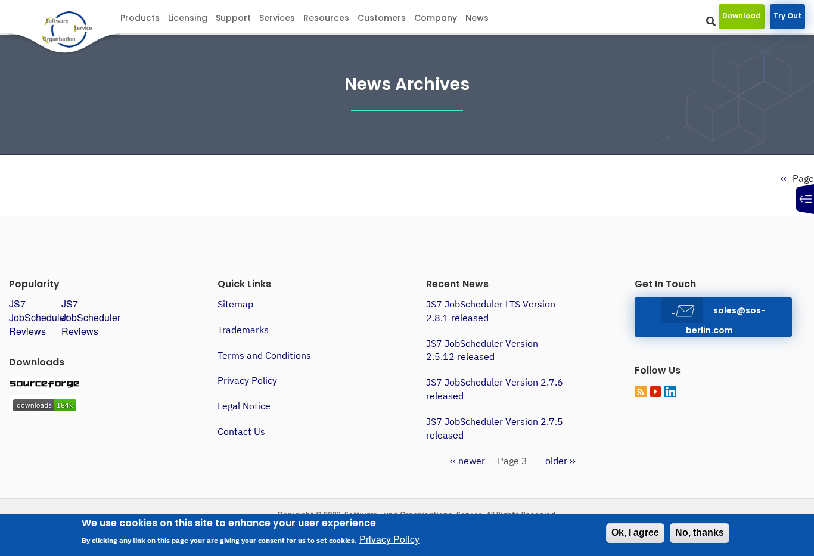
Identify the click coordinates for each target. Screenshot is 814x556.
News (477, 18)
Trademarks (243, 330)
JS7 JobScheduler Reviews (38, 317)
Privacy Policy (247, 380)
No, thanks (699, 532)
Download (741, 16)
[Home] (78, 30)
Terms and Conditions (264, 355)
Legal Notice (244, 406)
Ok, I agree (635, 532)
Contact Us (241, 431)
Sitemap (235, 304)
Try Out (787, 16)
